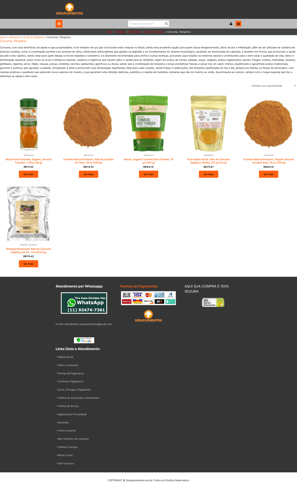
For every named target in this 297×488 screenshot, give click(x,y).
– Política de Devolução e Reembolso (77, 397)
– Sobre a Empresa (67, 365)
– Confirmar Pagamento (70, 381)
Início (3, 37)
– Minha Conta (64, 455)
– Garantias (62, 422)
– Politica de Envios (67, 406)
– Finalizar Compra (67, 446)
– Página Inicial (64, 356)
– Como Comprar (66, 430)
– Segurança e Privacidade (71, 414)
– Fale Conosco (65, 463)
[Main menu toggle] (59, 24)
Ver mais (29, 174)
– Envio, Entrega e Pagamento (73, 389)
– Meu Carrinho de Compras (72, 438)
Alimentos (15, 37)
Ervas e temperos (34, 37)
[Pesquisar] (166, 24)
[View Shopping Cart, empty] (238, 23)
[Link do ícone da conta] (231, 23)
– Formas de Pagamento (70, 373)
